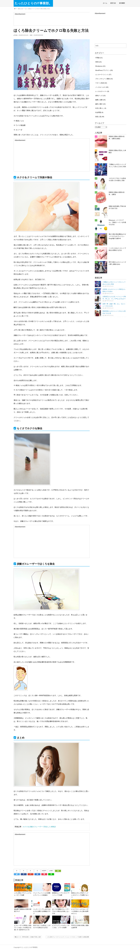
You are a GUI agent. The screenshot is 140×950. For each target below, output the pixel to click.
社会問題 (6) (99, 112)
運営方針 (113, 3)
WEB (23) (98, 62)
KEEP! (44, 870)
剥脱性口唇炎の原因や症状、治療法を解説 (117, 137)
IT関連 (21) (99, 58)
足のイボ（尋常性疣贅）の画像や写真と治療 (28, 937)
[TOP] (15, 8)
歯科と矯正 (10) (100, 104)
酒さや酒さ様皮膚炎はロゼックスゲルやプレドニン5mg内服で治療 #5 (117, 236)
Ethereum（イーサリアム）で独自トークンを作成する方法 (117, 222)
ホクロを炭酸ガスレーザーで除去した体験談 (39, 827)
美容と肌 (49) (99, 116)
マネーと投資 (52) (101, 83)
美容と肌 (20, 8)
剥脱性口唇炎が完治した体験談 (117, 151)
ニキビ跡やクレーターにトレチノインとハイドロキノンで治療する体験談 (67, 937)
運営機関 (122, 3)
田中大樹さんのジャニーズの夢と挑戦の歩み (117, 263)
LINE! (51, 870)
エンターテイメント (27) (103, 74)
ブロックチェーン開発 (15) (104, 79)
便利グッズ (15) (100, 95)
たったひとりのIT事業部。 (33, 3)
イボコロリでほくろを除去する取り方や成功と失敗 (117, 179)
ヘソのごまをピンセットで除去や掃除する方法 (117, 249)
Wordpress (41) (100, 66)
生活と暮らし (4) (100, 108)
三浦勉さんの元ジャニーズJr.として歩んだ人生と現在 (117, 165)
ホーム (105, 3)
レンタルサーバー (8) (102, 91)
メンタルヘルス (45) (101, 87)
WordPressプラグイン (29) (104, 70)
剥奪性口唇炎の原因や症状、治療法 (117, 193)
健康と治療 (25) (100, 100)
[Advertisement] (52, 20)
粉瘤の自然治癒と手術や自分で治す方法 (117, 207)
